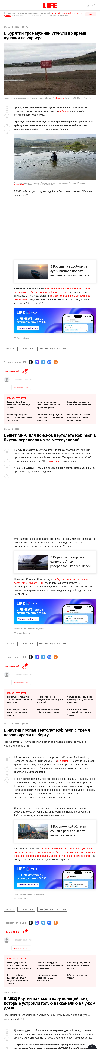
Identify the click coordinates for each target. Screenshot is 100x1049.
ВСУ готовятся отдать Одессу (78, 1033)
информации (64, 760)
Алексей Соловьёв (23, 633)
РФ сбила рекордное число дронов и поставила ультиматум (19, 417)
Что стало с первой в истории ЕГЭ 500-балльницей (47, 1034)
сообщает (64, 111)
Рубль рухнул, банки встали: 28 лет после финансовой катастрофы (19, 1021)
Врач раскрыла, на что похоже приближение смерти (18, 712)
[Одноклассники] (55, 362)
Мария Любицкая (23, 338)
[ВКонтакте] (49, 362)
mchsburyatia (59, 98)
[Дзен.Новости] (30, 362)
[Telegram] (43, 362)
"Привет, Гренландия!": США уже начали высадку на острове (19, 699)
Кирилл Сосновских (24, 955)
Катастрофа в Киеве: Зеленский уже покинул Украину (18, 404)
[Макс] (36, 362)
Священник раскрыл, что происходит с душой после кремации (50, 417)
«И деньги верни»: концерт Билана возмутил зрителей (50, 699)
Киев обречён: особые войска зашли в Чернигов (80, 403)
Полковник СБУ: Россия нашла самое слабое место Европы (78, 417)
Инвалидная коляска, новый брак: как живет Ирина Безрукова (48, 404)
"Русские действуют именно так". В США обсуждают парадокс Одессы (17, 1035)
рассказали (53, 460)
